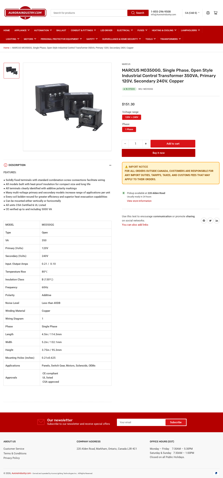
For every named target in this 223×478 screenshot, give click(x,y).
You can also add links (135, 224)
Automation (41, 30)
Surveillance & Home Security (120, 39)
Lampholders (189, 30)
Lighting (11, 39)
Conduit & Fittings (82, 30)
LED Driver (106, 30)
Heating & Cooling (162, 30)
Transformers (169, 39)
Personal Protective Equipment (60, 39)
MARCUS (126, 64)
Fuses (140, 30)
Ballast (61, 30)
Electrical (123, 30)
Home (6, 30)
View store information (139, 201)
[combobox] (100, 13)
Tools (149, 39)
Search (140, 12)
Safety (90, 39)
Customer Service (13, 448)
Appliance (20, 30)
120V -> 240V (131, 117)
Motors (28, 39)
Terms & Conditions (14, 453)
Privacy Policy (11, 458)
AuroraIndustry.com (21, 473)
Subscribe (176, 422)
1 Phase (129, 129)
